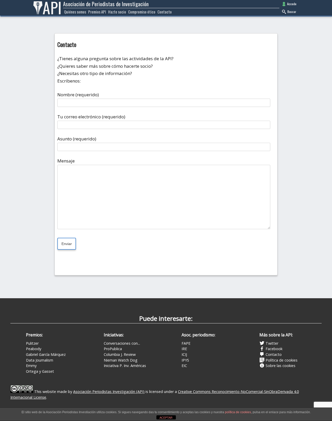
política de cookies (238, 412)
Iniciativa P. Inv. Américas (125, 365)
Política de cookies (281, 360)
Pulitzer (32, 343)
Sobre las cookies (280, 365)
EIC (184, 365)
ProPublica (113, 348)
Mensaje (66, 161)
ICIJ (184, 354)
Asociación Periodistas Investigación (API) (108, 391)
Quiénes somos (75, 12)
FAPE (186, 343)
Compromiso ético (141, 12)
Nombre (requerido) (78, 95)
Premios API (97, 12)
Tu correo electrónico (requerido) (91, 117)
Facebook (273, 348)
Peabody (33, 348)
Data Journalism (39, 360)
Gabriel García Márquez (46, 354)
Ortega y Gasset (40, 371)
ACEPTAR (166, 417)
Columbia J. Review (120, 354)
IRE (184, 348)
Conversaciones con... (122, 343)
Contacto (164, 12)
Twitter (271, 343)
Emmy (31, 365)
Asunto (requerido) (76, 139)
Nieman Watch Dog (120, 360)
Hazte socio (117, 12)
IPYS (185, 360)
